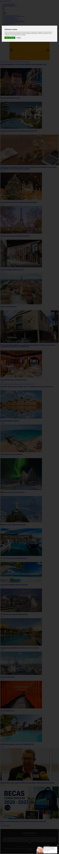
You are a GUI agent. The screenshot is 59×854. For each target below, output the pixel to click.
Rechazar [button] (12, 37)
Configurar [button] (18, 37)
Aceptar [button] (7, 37)
